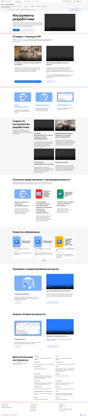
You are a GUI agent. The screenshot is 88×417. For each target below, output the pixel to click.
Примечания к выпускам (28, 30)
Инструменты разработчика (6, 6)
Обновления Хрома (33, 405)
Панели (25, 6)
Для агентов (44, 6)
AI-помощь (19, 6)
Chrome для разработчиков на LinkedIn (65, 409)
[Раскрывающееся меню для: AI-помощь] (22, 6)
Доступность (38, 6)
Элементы (36, 356)
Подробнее (50, 81)
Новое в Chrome (38, 1)
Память (57, 366)
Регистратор (37, 381)
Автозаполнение (38, 386)
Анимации (57, 373)
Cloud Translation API (31, 9)
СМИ (56, 391)
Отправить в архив (33, 409)
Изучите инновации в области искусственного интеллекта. (28, 81)
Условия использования (5, 414)
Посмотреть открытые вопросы (6, 407)
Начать (14, 6)
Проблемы (57, 386)
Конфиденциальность (13, 414)
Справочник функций (21, 294)
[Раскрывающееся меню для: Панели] (28, 6)
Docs (2, 4)
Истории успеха (27, 1)
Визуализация (58, 381)
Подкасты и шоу (33, 410)
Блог (32, 1)
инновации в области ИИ (22, 39)
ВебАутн (57, 397)
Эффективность (38, 366)
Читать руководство (52, 302)
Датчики (36, 397)
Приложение (37, 373)
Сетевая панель (19, 339)
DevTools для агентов (17, 40)
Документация (18, 1)
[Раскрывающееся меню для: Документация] (22, 1)
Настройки (32, 6)
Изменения (36, 362)
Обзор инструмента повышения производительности (21, 204)
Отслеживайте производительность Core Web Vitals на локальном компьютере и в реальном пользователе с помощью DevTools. (44, 207)
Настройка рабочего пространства (58, 291)
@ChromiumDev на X (62, 405)
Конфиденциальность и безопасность (43, 391)
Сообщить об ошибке (4, 405)
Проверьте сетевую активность (57, 336)
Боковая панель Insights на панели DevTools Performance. (65, 203)
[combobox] (67, 1)
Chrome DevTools (9, 4)
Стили (56, 356)
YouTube (60, 407)
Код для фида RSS (62, 410)
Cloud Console (58, 362)
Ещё (44, 260)
